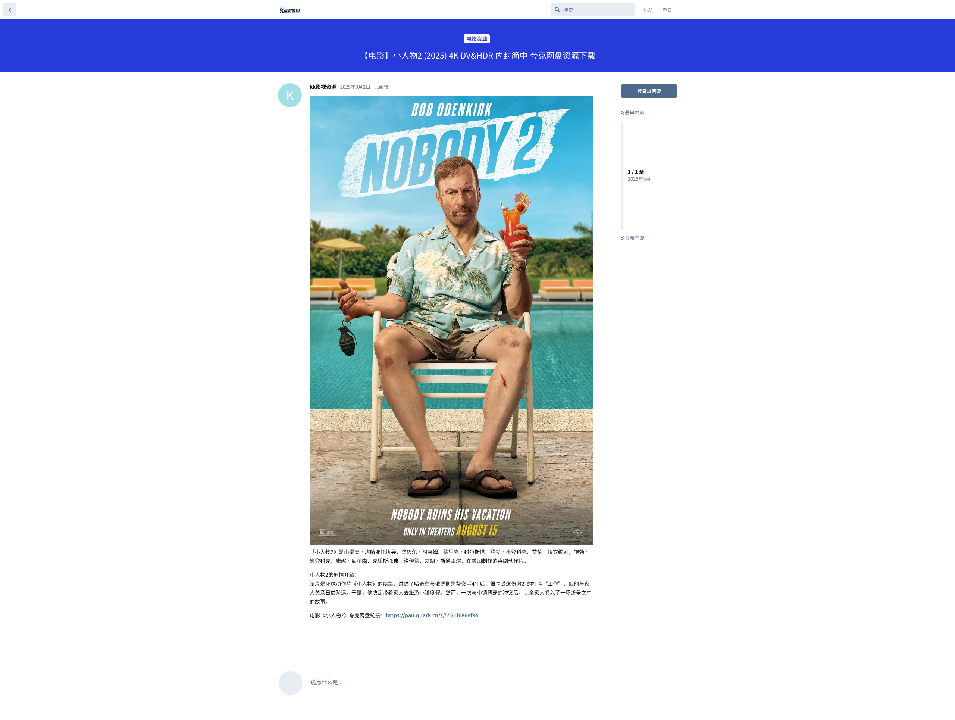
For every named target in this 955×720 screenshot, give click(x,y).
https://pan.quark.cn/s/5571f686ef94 (432, 615)
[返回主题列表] (9, 9)
